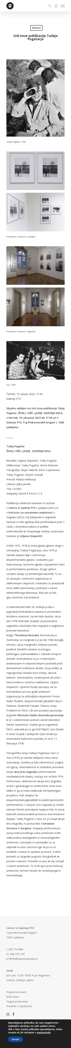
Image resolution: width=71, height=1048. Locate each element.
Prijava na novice (16, 992)
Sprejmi (15, 1039)
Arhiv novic (12, 996)
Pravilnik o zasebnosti (19, 1006)
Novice (36, 27)
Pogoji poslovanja (17, 1001)
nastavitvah (43, 1032)
